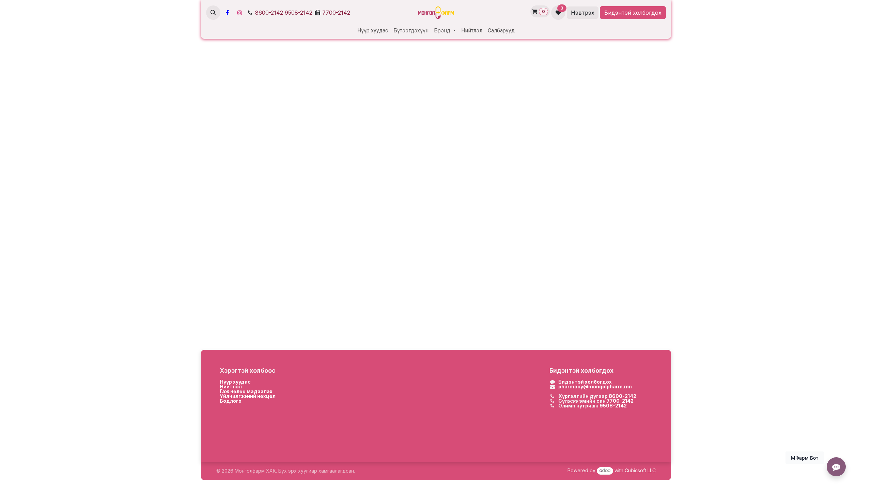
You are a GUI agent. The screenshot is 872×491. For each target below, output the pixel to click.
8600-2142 (269, 12)
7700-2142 (336, 12)
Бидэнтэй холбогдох (632, 12)
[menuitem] (373, 30)
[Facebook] (227, 12)
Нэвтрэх (582, 12)
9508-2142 (298, 12)
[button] (213, 12)
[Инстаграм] (239, 12)
